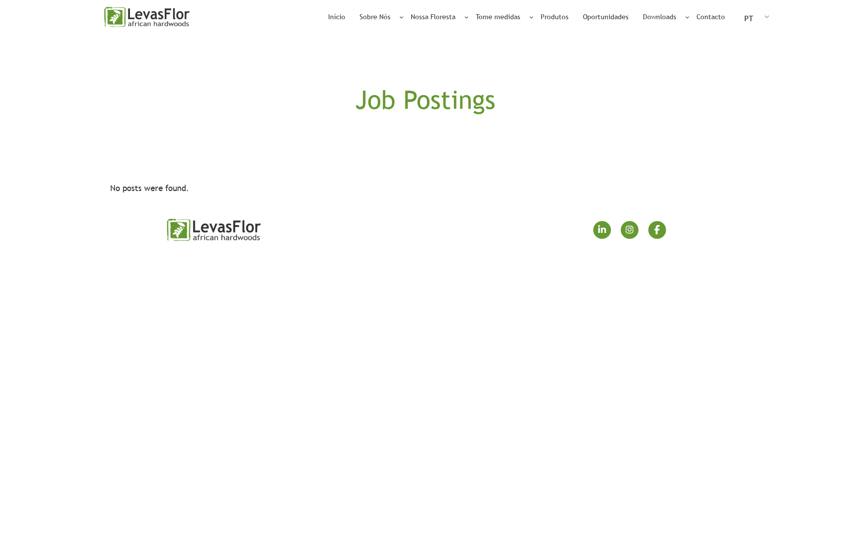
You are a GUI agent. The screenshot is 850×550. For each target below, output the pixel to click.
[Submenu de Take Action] (531, 17)
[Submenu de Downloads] (687, 17)
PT (748, 18)
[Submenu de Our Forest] (466, 17)
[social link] (602, 230)
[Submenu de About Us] (401, 17)
